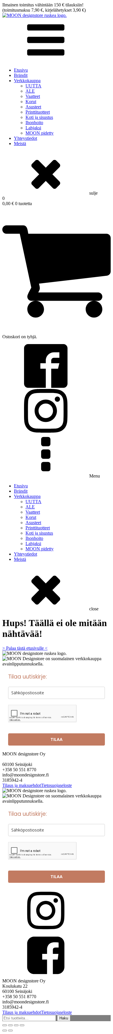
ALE (30, 91)
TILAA (56, 739)
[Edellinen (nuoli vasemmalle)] (4, 1030)
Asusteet (33, 106)
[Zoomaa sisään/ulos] (4, 1025)
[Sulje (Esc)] (22, 1025)
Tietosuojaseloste (56, 785)
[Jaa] (16, 1025)
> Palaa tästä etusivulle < (25, 648)
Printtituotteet (37, 112)
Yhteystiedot (25, 138)
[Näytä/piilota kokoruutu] (10, 1025)
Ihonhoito (34, 122)
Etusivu (21, 70)
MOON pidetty (39, 133)
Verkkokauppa (27, 80)
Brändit (21, 75)
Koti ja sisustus (39, 117)
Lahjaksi (33, 127)
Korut (30, 101)
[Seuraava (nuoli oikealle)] (10, 1030)
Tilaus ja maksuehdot (21, 785)
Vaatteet (32, 96)
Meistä (20, 143)
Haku (63, 1018)
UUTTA (33, 85)
